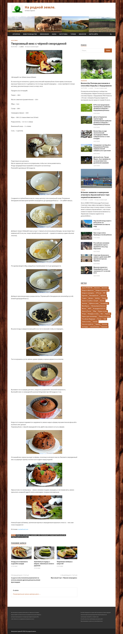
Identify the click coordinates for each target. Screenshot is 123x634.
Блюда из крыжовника (102, 290)
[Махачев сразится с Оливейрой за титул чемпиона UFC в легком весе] (86, 273)
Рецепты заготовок (104, 316)
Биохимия (105, 287)
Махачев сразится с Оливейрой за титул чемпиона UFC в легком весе (101, 270)
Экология (82, 34)
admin (22, 46)
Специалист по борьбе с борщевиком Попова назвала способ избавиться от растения (102, 147)
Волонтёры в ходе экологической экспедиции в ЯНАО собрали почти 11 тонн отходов (101, 134)
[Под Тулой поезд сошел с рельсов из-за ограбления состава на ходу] (86, 227)
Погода (84, 313)
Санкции (95, 321)
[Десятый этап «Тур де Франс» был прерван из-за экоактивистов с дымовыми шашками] (86, 163)
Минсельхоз (44, 34)
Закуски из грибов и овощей (90, 300)
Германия (103, 295)
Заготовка (63, 34)
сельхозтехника (94, 326)
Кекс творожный (43, 535)
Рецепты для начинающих (20, 537)
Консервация (104, 303)
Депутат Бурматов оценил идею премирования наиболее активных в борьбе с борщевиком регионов (102, 120)
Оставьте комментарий (31, 46)
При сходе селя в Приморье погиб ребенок (102, 234)
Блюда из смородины (23, 535)
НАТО (89, 308)
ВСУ (104, 293)
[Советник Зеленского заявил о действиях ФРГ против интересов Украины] (86, 261)
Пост (102, 313)
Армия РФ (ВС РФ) (87, 287)
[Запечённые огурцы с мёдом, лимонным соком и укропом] (44, 559)
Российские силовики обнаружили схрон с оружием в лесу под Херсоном (101, 245)
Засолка (102, 300)
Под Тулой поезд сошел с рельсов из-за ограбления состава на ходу (102, 223)
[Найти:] (96, 50)
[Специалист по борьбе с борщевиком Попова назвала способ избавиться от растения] (86, 151)
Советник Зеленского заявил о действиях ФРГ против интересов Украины (102, 257)
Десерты (90, 298)
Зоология (84, 303)
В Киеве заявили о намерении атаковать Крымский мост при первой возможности (95, 194)
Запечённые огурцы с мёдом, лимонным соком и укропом (44, 564)
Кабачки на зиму (94, 303)
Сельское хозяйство (87, 324)
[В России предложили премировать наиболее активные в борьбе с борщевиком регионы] (86, 111)
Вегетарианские (94, 295)
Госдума (84, 298)
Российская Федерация (88, 319)
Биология (97, 287)
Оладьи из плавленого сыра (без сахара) (19, 563)
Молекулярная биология (98, 306)
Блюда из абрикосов (88, 290)
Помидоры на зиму (93, 313)
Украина (97, 324)
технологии (104, 326)
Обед (94, 311)
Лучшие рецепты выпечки (57, 535)
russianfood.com (23, 529)
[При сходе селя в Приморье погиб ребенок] (86, 239)
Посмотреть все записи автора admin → (27, 594)
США (104, 319)
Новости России (86, 311)
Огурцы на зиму (102, 311)
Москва (84, 308)
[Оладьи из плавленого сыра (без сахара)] (21, 559)
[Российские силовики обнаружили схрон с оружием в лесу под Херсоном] (86, 249)
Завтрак (104, 298)
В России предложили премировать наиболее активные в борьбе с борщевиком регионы (101, 107)
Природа (107, 313)
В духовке (34, 535)
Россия (99, 319)
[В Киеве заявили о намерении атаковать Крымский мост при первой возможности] (96, 188)
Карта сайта (93, 34)
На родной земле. (40, 7)
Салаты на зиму (86, 321)
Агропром (16, 34)
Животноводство (30, 34)
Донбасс (97, 298)
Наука (54, 34)
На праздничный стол (99, 308)
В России (98, 293)
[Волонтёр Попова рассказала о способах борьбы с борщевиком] (96, 79)
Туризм (73, 34)
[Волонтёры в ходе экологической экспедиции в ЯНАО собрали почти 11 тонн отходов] (86, 137)
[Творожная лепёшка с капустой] (67, 559)
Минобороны (86, 306)
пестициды (85, 326)
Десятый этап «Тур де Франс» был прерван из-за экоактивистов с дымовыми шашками (102, 160)
